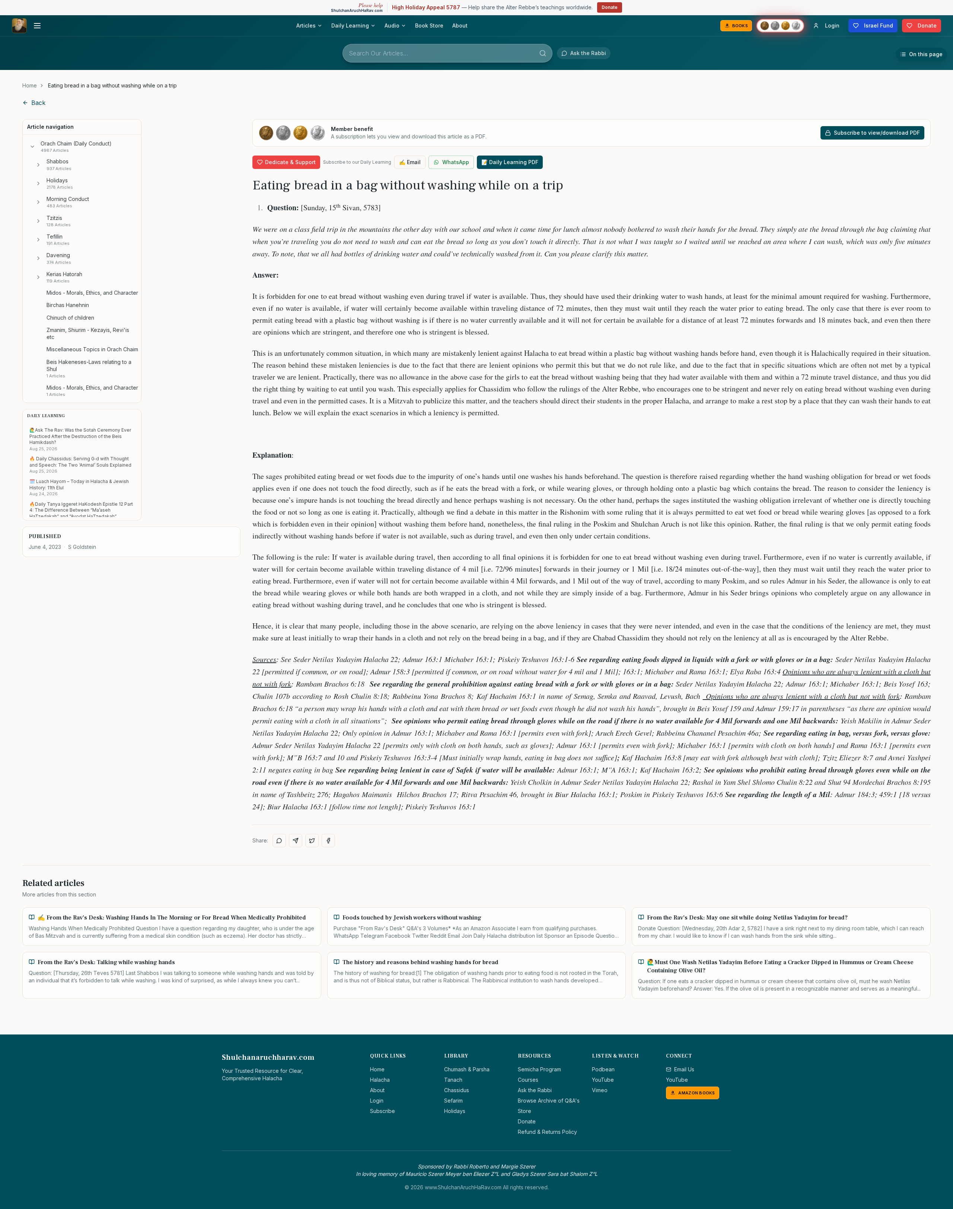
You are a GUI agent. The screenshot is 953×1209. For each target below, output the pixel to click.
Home (29, 85)
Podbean (603, 1069)
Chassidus (456, 1090)
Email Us (684, 1069)
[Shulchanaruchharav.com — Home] (19, 25)
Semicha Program (539, 1069)
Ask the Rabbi (535, 1090)
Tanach (453, 1080)
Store (524, 1111)
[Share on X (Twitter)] (312, 840)
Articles (306, 25)
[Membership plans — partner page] (780, 25)
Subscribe (382, 1111)
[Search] (542, 53)
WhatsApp (455, 162)
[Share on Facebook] (328, 840)
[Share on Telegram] (295, 840)
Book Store (429, 25)
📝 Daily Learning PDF (509, 162)
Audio (392, 25)
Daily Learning (350, 25)
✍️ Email (410, 162)
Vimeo (600, 1090)
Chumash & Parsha (467, 1069)
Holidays (454, 1111)
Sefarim (453, 1100)
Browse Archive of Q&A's (549, 1100)
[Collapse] (32, 146)
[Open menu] (37, 26)
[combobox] (447, 53)
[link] (112, 85)
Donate (610, 7)
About (460, 25)
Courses (528, 1080)
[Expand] (38, 165)
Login (376, 1100)
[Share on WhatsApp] (279, 840)
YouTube (603, 1080)
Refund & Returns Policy (547, 1132)
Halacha (380, 1080)
